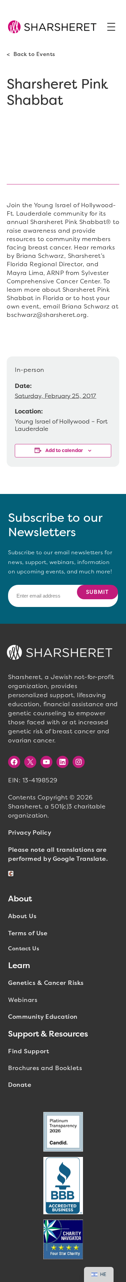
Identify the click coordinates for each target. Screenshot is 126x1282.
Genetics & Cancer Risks (46, 983)
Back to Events (34, 54)
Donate (19, 1085)
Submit (97, 592)
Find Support (28, 1051)
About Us (22, 916)
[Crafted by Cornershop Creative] (12, 873)
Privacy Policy (29, 832)
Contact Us (23, 948)
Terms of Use (27, 933)
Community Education (43, 1016)
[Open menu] (111, 27)
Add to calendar (64, 450)
